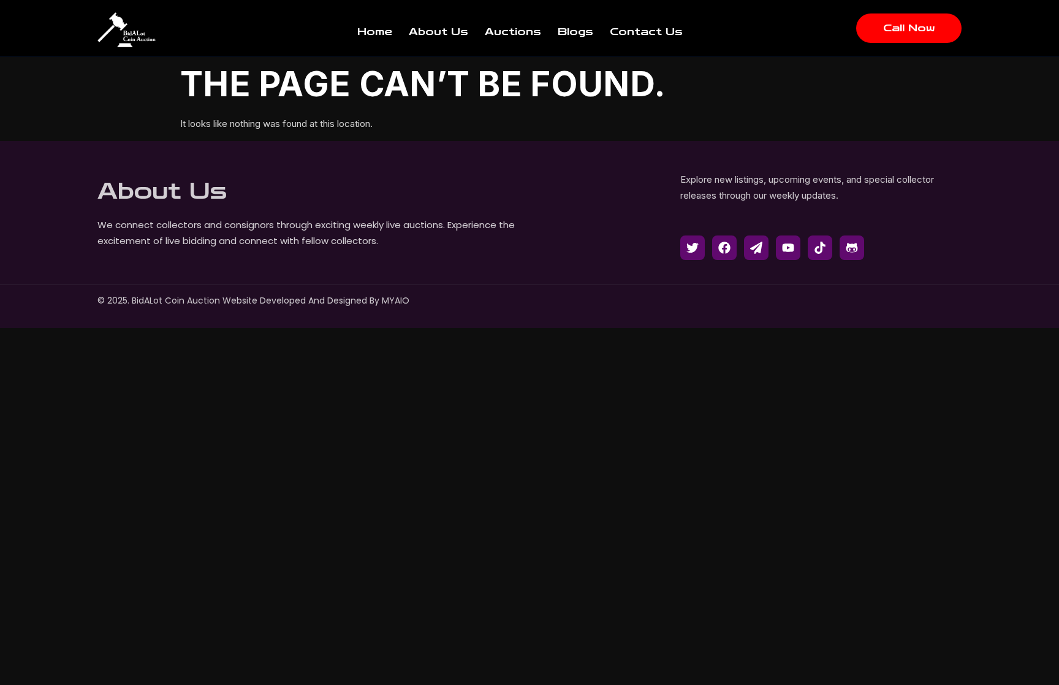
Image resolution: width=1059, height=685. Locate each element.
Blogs (575, 31)
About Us (438, 31)
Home (374, 31)
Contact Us (646, 31)
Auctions (513, 31)
